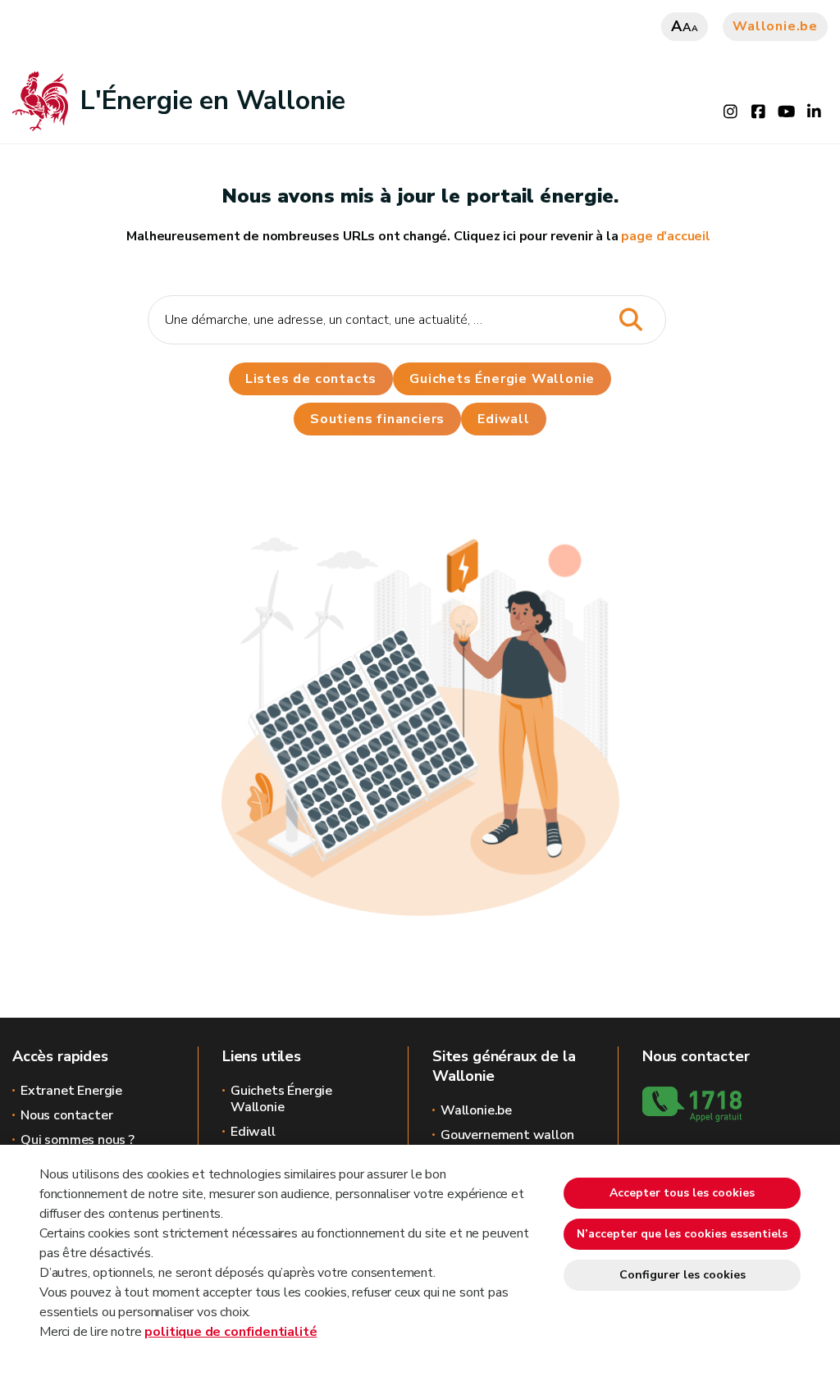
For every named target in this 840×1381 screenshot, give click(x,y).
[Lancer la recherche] (630, 320)
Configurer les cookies (682, 1275)
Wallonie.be (775, 26)
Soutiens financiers (377, 419)
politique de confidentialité (230, 1332)
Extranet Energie (71, 1090)
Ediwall (253, 1131)
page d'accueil (665, 236)
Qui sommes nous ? (78, 1140)
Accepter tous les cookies (682, 1193)
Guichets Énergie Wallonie (502, 379)
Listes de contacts (311, 379)
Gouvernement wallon (507, 1135)
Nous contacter (66, 1115)
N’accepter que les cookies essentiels (682, 1234)
